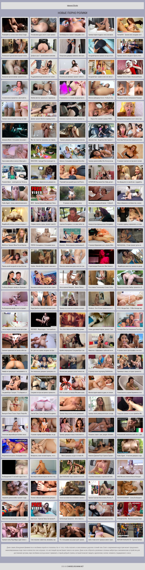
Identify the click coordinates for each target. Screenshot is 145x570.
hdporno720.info (72, 6)
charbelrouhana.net (75, 566)
